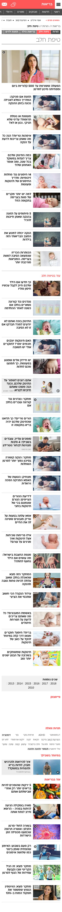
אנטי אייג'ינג (36, 20)
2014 (20, 683)
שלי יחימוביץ (54, 749)
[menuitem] (46, 12)
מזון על (44, 744)
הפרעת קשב (21, 20)
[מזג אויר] (14, 4)
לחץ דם (5, 740)
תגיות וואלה (52, 728)
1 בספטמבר (55, 735)
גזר (17, 735)
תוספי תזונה (41, 749)
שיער (4, 744)
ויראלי (9, 12)
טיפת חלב (32, 26)
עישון (23, 744)
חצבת (9, 20)
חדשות (45, 12)
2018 (53, 683)
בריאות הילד (28, 32)
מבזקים (33, 12)
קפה (17, 744)
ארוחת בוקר (28, 735)
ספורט (20, 12)
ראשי (57, 12)
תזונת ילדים (11, 32)
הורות (45, 26)
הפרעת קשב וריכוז (50, 740)
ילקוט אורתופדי (17, 740)
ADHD (42, 735)
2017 (45, 683)
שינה (11, 744)
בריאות (46, 4)
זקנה (28, 740)
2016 (37, 683)
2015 (28, 683)
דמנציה (6, 735)
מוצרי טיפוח (54, 744)
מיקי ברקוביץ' (34, 744)
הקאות (36, 740)
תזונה (31, 749)
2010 (31, 687)
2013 (11, 683)
